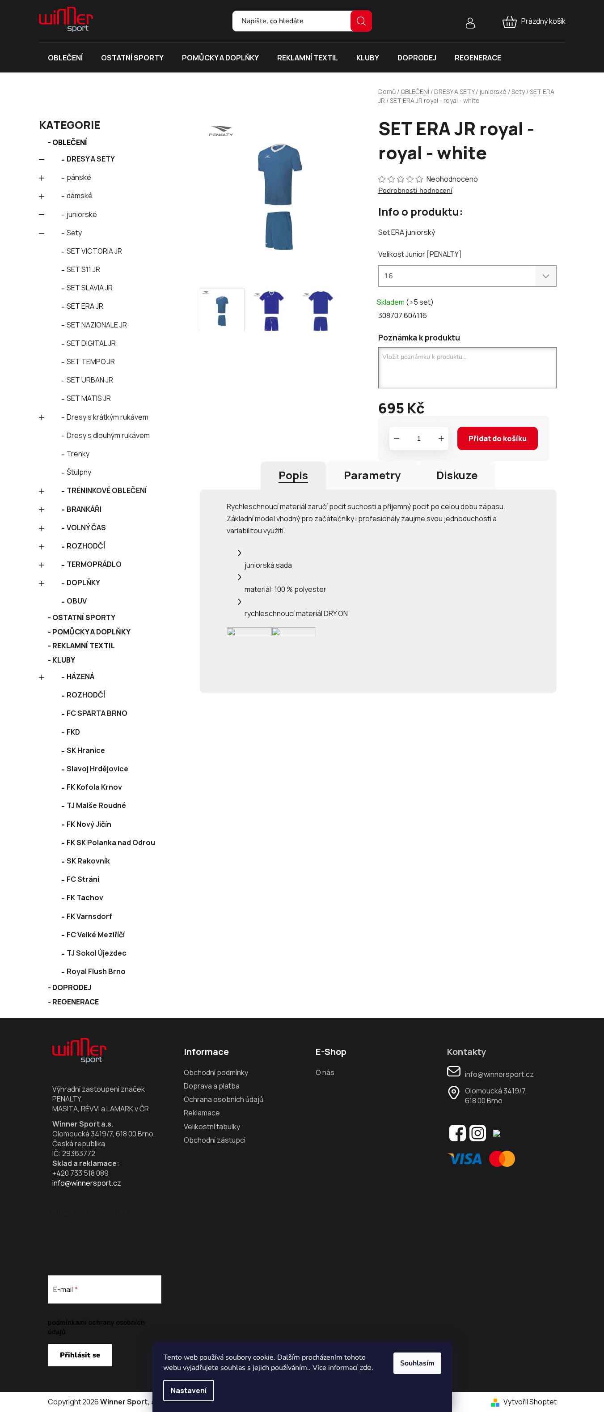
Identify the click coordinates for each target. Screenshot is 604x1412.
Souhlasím (417, 1363)
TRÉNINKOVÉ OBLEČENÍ (107, 490)
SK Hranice (86, 750)
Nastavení (189, 1390)
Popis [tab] (293, 475)
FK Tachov (85, 897)
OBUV (77, 601)
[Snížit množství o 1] (396, 438)
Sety (74, 233)
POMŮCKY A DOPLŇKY (91, 632)
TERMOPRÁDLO (94, 564)
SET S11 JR (83, 269)
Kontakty (466, 1052)
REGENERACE (75, 1002)
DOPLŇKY (83, 582)
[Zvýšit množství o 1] (441, 438)
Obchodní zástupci (214, 1140)
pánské (79, 177)
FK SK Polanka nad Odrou (111, 842)
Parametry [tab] (372, 475)
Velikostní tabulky (212, 1126)
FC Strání (83, 879)
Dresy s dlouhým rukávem (108, 435)
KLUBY (63, 660)
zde (365, 1367)
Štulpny (79, 472)
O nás (325, 1072)
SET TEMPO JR (91, 361)
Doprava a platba (212, 1086)
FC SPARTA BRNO (97, 713)
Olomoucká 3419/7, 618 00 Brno (496, 1096)
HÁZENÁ (80, 676)
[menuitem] (65, 58)
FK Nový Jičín (89, 824)
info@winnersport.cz (86, 1183)
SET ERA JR (85, 306)
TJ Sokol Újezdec (97, 953)
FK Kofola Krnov (94, 787)
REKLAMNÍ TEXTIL (83, 646)
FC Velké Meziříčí (96, 935)
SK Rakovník (88, 861)
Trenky (78, 454)
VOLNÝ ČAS (86, 527)
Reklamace (202, 1113)
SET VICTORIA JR (94, 251)
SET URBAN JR (90, 380)
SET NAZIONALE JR (97, 325)
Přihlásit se (80, 1355)
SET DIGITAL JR (91, 343)
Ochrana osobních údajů (224, 1099)
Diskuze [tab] (456, 475)
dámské (80, 195)
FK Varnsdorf (89, 916)
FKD (73, 732)
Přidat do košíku (498, 438)
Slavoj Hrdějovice (97, 769)
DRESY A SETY (91, 159)
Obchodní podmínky (216, 1072)
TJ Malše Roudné (96, 805)
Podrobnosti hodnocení (415, 191)
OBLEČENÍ (69, 142)
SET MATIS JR (89, 398)
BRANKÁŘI (84, 509)
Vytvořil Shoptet (530, 1402)
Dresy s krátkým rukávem (107, 417)
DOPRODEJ (72, 987)
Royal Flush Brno (96, 971)
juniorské (82, 214)
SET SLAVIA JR (90, 288)
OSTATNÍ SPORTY (83, 617)
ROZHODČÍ (86, 546)
